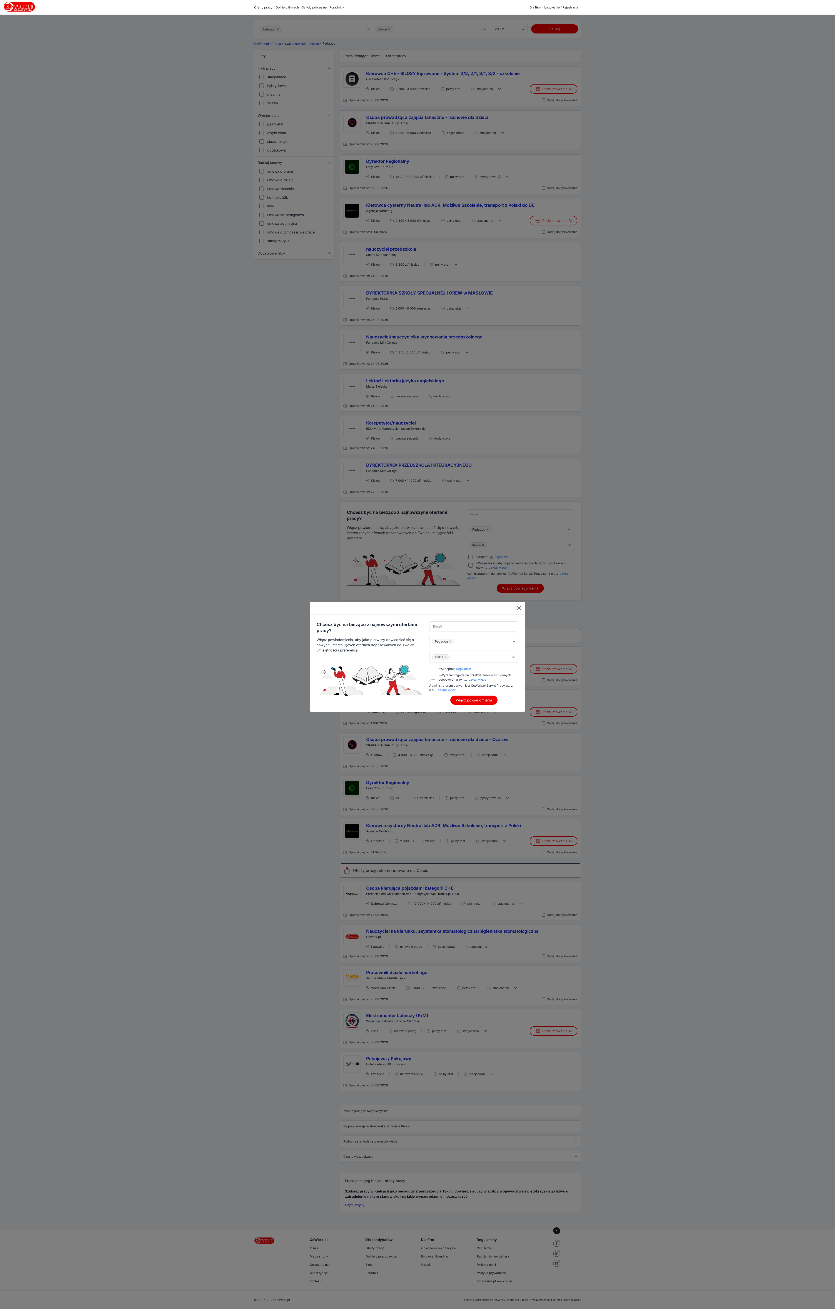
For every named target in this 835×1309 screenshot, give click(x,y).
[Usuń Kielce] (445, 657)
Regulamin (463, 669)
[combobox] (473, 641)
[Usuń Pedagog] (450, 641)
